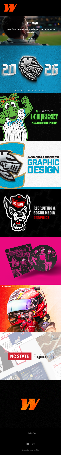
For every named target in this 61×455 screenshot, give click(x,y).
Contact (30, 38)
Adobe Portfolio (34, 450)
